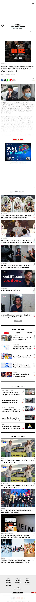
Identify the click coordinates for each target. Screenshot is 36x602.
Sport (15, 372)
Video (18, 580)
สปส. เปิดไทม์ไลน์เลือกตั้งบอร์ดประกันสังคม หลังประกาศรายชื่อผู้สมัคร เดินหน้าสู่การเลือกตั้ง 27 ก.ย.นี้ (11, 427)
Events (27, 582)
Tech (11, 390)
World (4, 407)
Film (2, 458)
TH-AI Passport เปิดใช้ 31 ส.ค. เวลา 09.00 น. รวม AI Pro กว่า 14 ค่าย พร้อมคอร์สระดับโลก (22, 348)
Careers (18, 582)
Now (27, 580)
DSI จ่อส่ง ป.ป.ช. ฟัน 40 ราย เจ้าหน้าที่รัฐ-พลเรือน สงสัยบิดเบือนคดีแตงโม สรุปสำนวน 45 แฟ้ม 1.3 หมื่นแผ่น (16, 241)
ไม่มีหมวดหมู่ (4, 483)
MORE (18, 321)
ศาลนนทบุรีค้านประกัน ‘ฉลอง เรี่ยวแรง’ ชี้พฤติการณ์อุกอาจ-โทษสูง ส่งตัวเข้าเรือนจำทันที (16, 316)
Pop (27, 578)
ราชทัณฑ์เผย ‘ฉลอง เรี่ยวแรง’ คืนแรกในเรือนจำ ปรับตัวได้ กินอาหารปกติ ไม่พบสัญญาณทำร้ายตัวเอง (16, 266)
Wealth (18, 578)
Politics (16, 335)
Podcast (8, 580)
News (8, 578)
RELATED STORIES (18, 192)
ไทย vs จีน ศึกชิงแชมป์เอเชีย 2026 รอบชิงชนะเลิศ (21, 375)
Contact (27, 583)
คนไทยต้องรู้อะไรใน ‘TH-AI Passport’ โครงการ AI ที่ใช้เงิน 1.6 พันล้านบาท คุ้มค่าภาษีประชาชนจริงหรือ (11, 393)
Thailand (4, 63)
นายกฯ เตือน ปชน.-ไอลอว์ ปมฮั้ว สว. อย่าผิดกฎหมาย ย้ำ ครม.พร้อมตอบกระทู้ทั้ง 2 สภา (22, 338)
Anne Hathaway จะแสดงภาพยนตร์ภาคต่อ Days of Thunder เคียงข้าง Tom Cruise (16, 461)
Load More (18, 566)
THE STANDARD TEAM (9, 74)
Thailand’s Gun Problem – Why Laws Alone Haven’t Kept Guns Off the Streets (10, 401)
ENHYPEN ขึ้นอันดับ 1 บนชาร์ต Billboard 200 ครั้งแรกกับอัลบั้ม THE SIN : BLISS (16, 511)
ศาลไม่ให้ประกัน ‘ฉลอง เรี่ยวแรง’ (10, 291)
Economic (5, 390)
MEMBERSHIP (18, 592)
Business (4, 533)
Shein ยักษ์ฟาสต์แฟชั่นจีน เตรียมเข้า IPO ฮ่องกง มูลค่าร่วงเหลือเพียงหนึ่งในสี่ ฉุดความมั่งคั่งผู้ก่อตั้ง (15, 536)
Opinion (8, 582)
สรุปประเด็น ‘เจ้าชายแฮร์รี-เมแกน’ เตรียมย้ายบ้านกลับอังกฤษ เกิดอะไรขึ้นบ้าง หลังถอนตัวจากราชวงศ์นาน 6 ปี (11, 419)
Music (3, 508)
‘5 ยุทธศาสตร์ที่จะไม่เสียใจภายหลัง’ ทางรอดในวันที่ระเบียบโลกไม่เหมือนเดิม (11, 410)
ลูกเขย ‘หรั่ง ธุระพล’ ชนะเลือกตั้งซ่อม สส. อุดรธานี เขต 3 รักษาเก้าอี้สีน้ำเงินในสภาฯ (22, 357)
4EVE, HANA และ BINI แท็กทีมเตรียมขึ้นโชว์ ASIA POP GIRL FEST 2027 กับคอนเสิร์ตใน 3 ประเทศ (15, 561)
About (18, 583)
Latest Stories (18, 437)
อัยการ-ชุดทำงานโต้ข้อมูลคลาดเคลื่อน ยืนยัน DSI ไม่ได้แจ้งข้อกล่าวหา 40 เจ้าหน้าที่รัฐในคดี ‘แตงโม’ (16, 216)
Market (10, 533)
